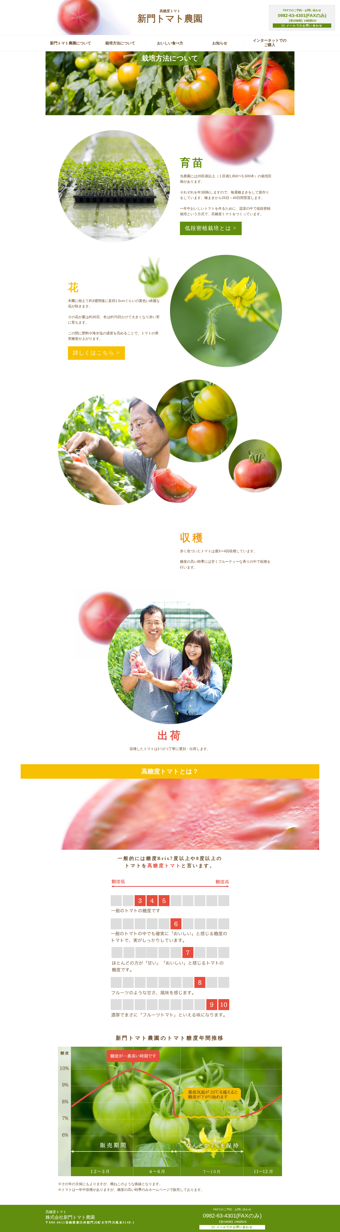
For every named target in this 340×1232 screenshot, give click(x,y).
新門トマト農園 (170, 15)
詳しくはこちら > (96, 353)
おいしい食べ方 (170, 43)
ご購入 (269, 42)
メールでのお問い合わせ (303, 25)
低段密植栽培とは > (211, 228)
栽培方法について (120, 43)
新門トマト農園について (70, 43)
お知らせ (219, 43)
